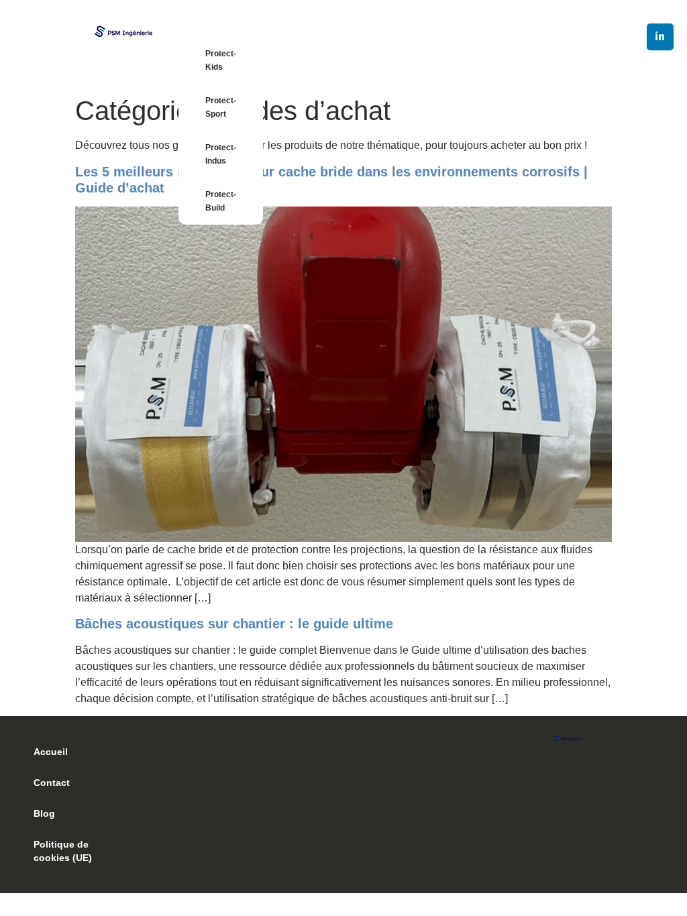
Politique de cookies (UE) (63, 851)
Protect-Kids (220, 60)
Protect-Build (220, 201)
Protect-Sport (220, 107)
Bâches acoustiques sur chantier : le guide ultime (234, 623)
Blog (44, 813)
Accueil (51, 751)
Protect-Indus (220, 154)
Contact (52, 782)
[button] (344, 759)
